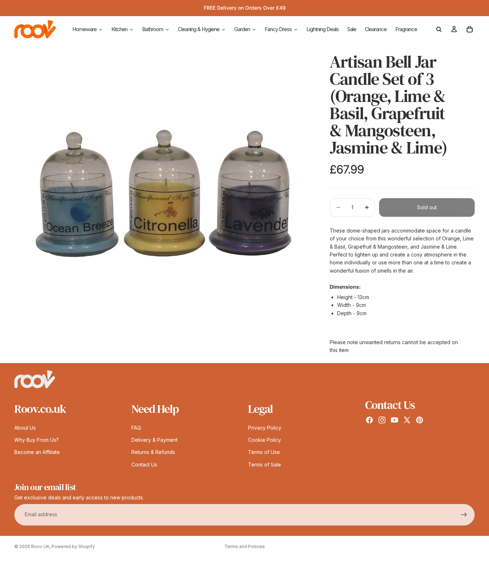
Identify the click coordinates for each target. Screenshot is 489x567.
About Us (25, 427)
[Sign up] (463, 514)
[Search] (439, 29)
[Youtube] (394, 420)
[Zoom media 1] (163, 193)
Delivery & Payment (154, 440)
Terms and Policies (244, 546)
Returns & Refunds (153, 452)
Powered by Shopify (73, 546)
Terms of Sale (264, 464)
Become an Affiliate (37, 452)
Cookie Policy (264, 440)
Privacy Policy (264, 427)
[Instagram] (382, 420)
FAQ (136, 427)
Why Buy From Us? (36, 440)
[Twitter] (407, 420)
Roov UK (40, 546)
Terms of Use (264, 452)
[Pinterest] (419, 420)
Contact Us (144, 464)
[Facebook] (369, 420)
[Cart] (470, 29)
